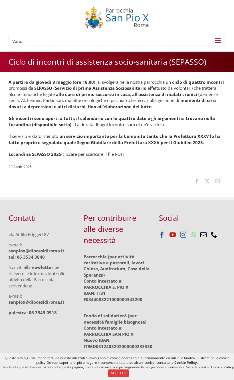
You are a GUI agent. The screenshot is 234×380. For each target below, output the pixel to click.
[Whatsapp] (193, 235)
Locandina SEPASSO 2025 (35, 154)
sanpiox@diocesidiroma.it (36, 251)
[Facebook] (162, 235)
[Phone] (214, 235)
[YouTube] (173, 235)
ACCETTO (118, 373)
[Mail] (203, 235)
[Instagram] (183, 235)
